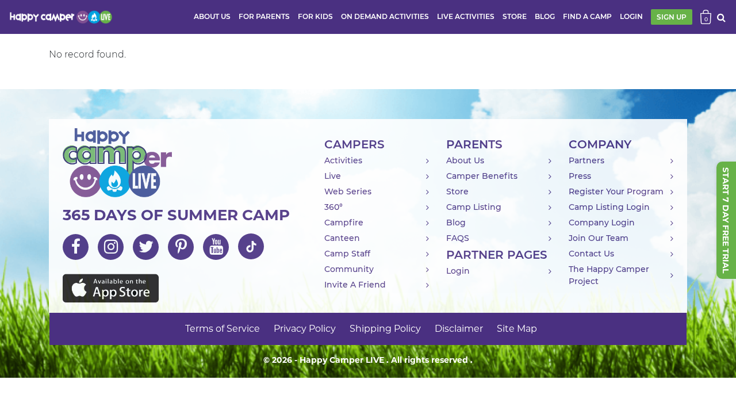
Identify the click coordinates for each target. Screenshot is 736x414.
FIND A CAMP (587, 16)
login (631, 16)
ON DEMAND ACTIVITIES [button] (385, 16)
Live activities (465, 16)
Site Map (517, 328)
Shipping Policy (385, 328)
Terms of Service (222, 328)
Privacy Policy (305, 328)
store (515, 16)
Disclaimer (459, 328)
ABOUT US (212, 16)
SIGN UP (672, 17)
